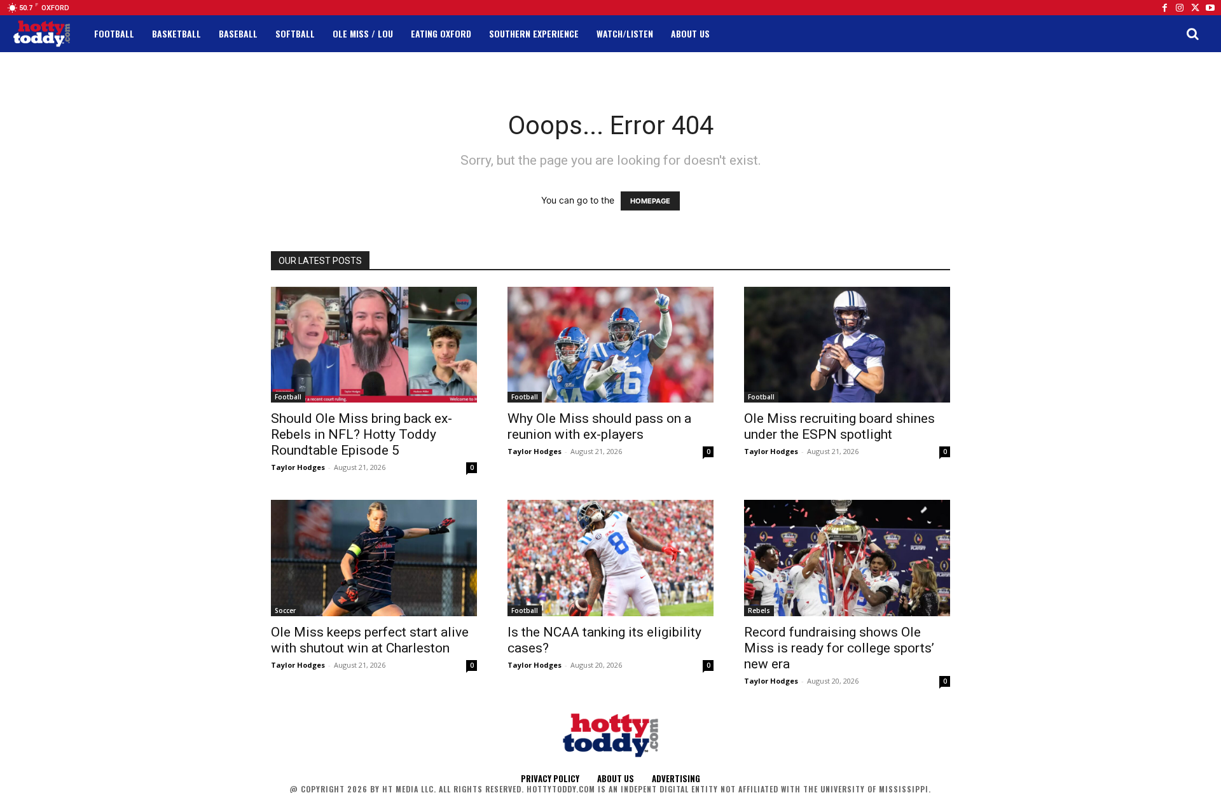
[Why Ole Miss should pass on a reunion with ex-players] (610, 345)
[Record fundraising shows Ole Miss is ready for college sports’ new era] (847, 558)
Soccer (285, 610)
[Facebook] (1164, 7)
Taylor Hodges (298, 467)
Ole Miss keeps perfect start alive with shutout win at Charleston (370, 640)
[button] (1192, 33)
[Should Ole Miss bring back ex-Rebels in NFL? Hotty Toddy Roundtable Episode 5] (374, 345)
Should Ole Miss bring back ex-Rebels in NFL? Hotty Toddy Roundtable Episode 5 (361, 434)
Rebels (759, 610)
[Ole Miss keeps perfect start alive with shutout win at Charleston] (374, 558)
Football (288, 396)
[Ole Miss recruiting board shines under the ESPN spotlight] (847, 345)
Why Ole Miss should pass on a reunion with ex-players (599, 426)
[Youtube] (1210, 7)
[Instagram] (1179, 7)
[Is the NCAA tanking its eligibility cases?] (610, 558)
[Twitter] (1194, 7)
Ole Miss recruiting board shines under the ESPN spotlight (839, 426)
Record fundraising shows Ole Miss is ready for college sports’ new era (839, 648)
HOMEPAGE (650, 201)
